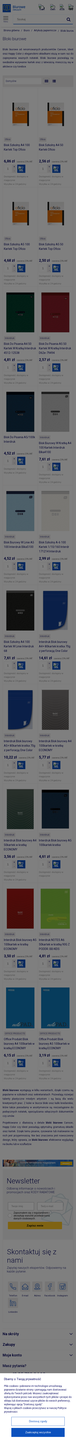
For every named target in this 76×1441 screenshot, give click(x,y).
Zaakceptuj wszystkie (38, 1432)
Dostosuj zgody (38, 1421)
